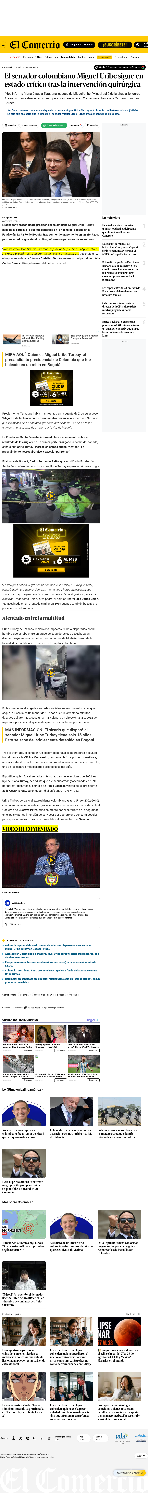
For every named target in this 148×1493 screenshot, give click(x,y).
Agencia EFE (11, 217)
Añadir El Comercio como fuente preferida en (119, 67)
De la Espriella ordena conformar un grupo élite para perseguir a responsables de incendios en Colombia (22, 1187)
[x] (20, 1438)
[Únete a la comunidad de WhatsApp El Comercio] (54, 125)
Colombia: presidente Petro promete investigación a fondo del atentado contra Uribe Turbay (51, 972)
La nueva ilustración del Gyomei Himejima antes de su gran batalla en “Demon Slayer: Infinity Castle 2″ (23, 1410)
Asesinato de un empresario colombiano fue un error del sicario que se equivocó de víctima (23, 1133)
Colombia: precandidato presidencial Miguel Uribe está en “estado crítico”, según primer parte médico (52, 980)
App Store (82, 1438)
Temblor (82, 57)
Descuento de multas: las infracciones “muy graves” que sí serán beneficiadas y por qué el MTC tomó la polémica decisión (120, 249)
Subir (139, 1456)
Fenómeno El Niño (32, 57)
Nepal (91, 57)
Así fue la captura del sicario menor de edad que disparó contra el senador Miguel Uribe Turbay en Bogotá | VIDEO (48, 947)
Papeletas (136, 57)
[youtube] (35, 1438)
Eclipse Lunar (52, 57)
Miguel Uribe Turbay (43, 995)
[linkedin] (42, 1438)
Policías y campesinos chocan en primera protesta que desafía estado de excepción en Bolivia (117, 1133)
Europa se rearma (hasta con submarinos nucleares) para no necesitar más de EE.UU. (50, 964)
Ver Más (73, 995)
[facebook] (13, 1438)
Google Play (99, 1438)
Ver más (68, 918)
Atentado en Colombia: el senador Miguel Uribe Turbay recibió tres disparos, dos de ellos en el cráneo (52, 955)
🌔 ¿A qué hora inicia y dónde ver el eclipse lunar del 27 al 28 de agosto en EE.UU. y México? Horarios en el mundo (118, 1355)
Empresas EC (104, 57)
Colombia (24, 995)
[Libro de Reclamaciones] (141, 1438)
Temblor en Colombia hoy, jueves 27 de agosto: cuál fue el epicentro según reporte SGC (23, 1246)
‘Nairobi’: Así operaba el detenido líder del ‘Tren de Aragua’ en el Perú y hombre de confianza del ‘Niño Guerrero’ (23, 1299)
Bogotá (60, 995)
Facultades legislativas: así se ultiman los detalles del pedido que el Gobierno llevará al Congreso (119, 230)
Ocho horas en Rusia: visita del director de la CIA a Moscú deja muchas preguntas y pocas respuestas (119, 308)
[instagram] (27, 1438)
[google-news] (49, 1438)
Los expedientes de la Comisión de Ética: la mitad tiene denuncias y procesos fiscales (121, 291)
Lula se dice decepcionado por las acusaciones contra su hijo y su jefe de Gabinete (71, 1133)
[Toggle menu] (3, 45)
